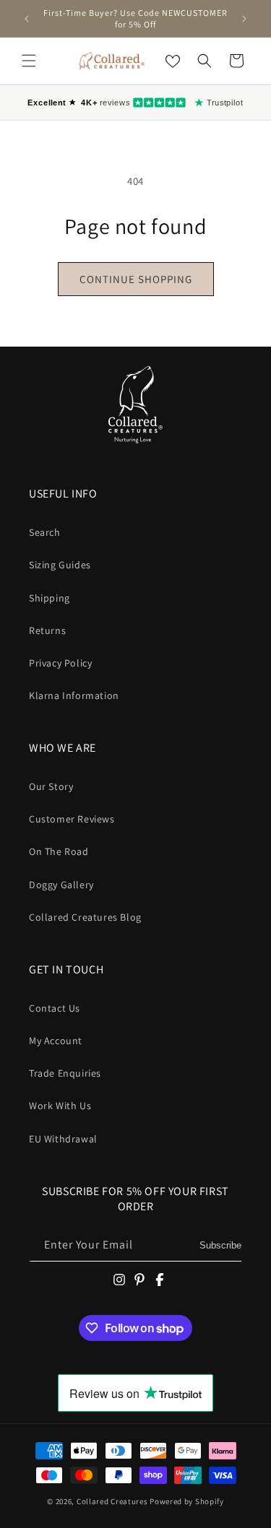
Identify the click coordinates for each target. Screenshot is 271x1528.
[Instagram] (119, 1279)
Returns (47, 630)
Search (45, 532)
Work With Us (60, 1105)
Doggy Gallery (61, 884)
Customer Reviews (72, 818)
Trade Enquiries (65, 1073)
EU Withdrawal (63, 1138)
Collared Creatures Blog (85, 917)
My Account (55, 1040)
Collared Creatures (113, 1501)
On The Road (59, 851)
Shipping (49, 597)
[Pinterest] (139, 1279)
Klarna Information (74, 695)
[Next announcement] (244, 19)
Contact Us (54, 1008)
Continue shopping (135, 279)
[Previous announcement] (27, 19)
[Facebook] (159, 1279)
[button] (29, 61)
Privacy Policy (60, 662)
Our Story (51, 786)
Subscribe (220, 1245)
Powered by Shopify (187, 1501)
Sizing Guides (60, 564)
